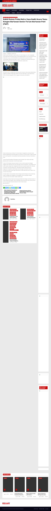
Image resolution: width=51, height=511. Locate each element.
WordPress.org (42, 119)
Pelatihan (15, 232)
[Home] (3, 10)
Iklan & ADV (19, 12)
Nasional (7, 10)
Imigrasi (13, 12)
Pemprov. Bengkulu (12, 236)
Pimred (15, 218)
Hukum (11, 210)
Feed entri (41, 114)
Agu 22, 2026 (41, 496)
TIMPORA (15, 238)
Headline (15, 209)
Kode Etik (46, 508)
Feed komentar (42, 116)
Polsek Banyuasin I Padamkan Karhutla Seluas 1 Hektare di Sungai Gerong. (19, 495)
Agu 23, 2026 (29, 496)
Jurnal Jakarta (14, 10)
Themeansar (21, 508)
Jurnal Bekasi (21, 10)
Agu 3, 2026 (29, 218)
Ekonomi (11, 209)
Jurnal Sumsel (36, 10)
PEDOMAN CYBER (41, 508)
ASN (10, 221)
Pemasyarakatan (12, 235)
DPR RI (13, 221)
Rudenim (11, 238)
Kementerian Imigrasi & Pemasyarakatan (13, 230)
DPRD (16, 221)
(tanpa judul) (41, 39)
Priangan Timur (29, 10)
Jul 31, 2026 (12, 242)
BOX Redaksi (36, 508)
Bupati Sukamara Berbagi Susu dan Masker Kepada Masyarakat (42, 495)
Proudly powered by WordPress (7, 508)
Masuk (40, 111)
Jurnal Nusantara (6, 12)
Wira (9, 27)
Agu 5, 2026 (12, 218)
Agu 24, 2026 (6, 494)
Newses (17, 508)
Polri (16, 17)
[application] (43, 129)
